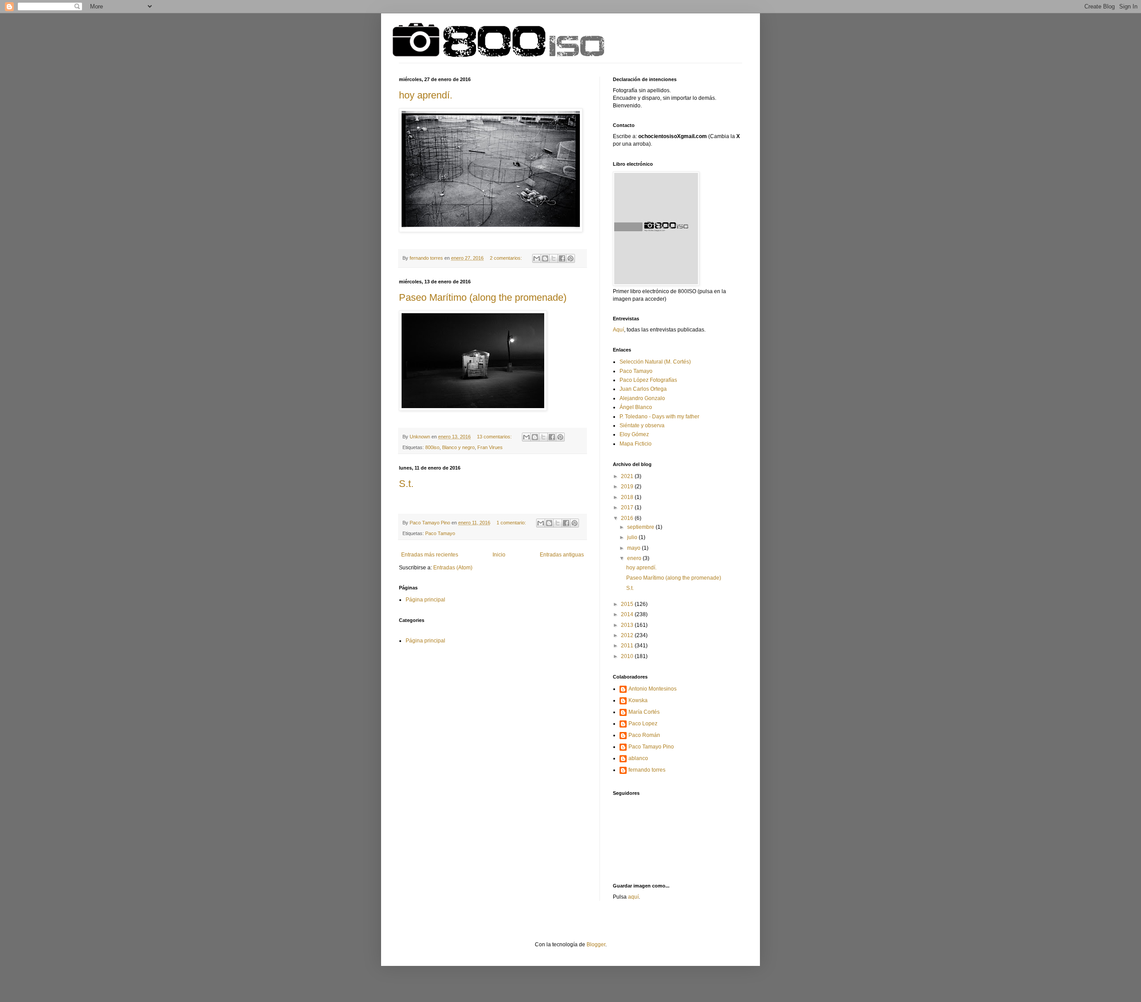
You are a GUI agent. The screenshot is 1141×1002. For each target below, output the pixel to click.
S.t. (406, 483)
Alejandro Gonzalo (642, 398)
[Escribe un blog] (545, 258)
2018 (628, 497)
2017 (628, 507)
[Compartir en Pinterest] (570, 258)
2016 (628, 518)
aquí (633, 897)
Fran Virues (490, 447)
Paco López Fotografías (648, 380)
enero (635, 558)
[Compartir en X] (553, 258)
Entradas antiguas (562, 555)
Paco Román (644, 735)
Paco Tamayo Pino (651, 747)
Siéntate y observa (642, 425)
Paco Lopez (642, 723)
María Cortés (644, 712)
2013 (628, 625)
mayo (634, 548)
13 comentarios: (495, 436)
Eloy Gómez (634, 434)
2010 (628, 656)
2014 (628, 614)
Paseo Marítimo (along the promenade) (482, 297)
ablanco (638, 758)
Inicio (499, 555)
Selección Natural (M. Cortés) (655, 362)
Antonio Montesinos (652, 689)
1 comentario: (512, 522)
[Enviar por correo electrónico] (536, 258)
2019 (628, 486)
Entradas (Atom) (452, 567)
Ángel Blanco (636, 407)
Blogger (596, 944)
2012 (628, 635)
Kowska (638, 700)
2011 (628, 645)
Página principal (425, 600)
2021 (628, 476)
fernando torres (646, 770)
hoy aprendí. (425, 95)
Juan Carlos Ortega (643, 389)
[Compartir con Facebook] (562, 258)
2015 (628, 604)
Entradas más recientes (429, 555)
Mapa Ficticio (636, 444)
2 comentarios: (506, 258)
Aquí (618, 330)
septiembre (641, 527)
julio (633, 537)
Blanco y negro (458, 447)
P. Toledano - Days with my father (659, 416)
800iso (432, 447)
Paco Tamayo (440, 533)
